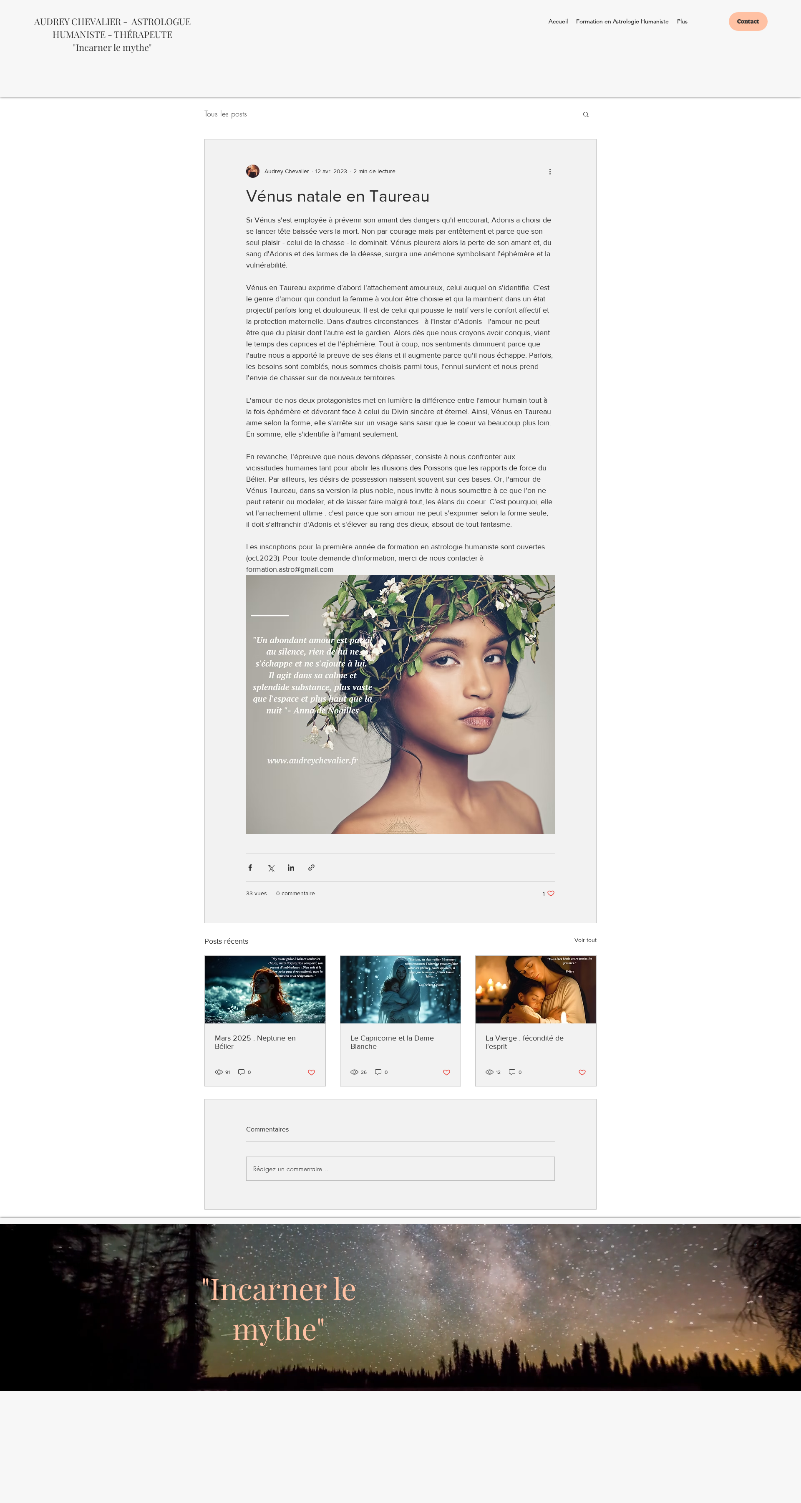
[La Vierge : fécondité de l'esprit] (536, 989)
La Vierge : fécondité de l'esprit (525, 1042)
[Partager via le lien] (311, 867)
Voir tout (585, 940)
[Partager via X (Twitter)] (271, 867)
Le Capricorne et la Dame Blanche (392, 1042)
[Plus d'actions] (550, 171)
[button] (586, 114)
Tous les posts (225, 114)
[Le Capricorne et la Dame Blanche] (400, 989)
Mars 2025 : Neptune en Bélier (255, 1042)
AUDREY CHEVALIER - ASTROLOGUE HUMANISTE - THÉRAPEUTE (112, 27)
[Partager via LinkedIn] (291, 867)
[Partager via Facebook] (250, 867)
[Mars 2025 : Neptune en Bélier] (265, 989)
